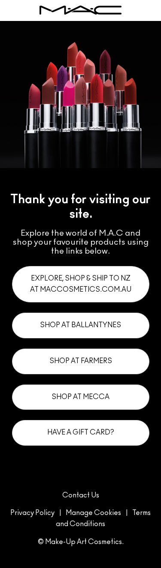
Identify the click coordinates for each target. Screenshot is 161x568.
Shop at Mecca (80, 396)
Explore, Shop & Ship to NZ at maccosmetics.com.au (80, 284)
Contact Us (80, 495)
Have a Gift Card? (80, 432)
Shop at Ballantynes (80, 325)
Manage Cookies (93, 512)
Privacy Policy (32, 512)
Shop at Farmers (80, 361)
